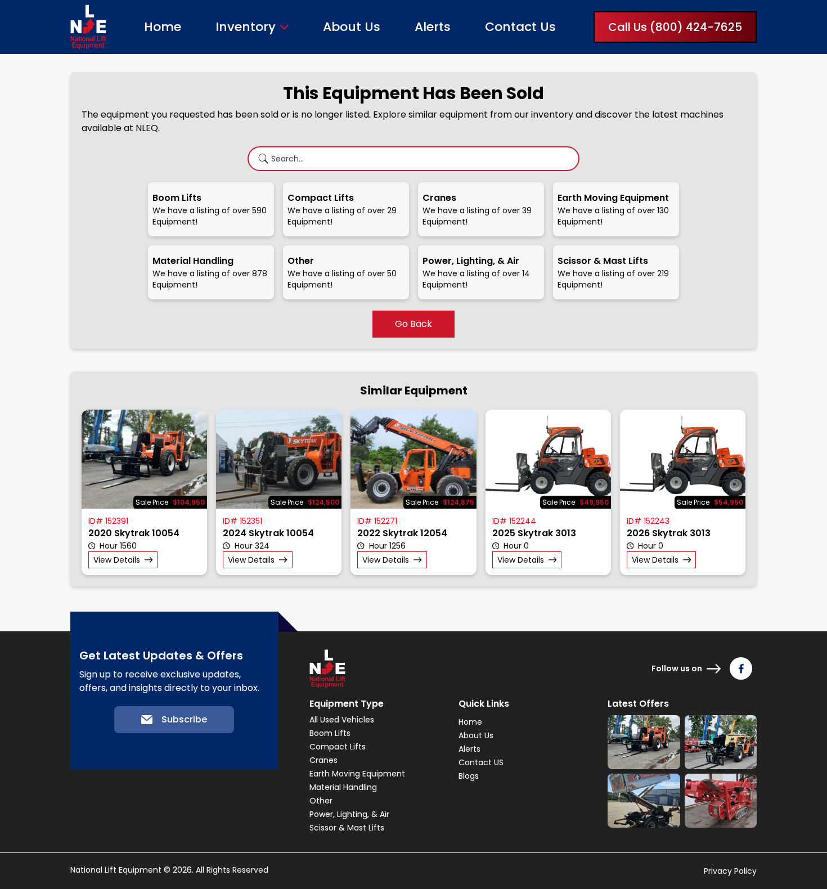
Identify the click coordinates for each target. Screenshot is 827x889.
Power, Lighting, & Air (349, 814)
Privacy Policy (730, 871)
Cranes (323, 760)
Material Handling (343, 787)
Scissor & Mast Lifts (346, 827)
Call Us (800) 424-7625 (675, 27)
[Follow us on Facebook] (741, 668)
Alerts (433, 26)
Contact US (481, 762)
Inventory (245, 27)
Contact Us (520, 26)
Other (320, 800)
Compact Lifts (337, 746)
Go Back (413, 323)
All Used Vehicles (341, 719)
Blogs (469, 776)
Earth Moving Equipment (357, 773)
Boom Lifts (329, 733)
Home (162, 26)
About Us (351, 26)
